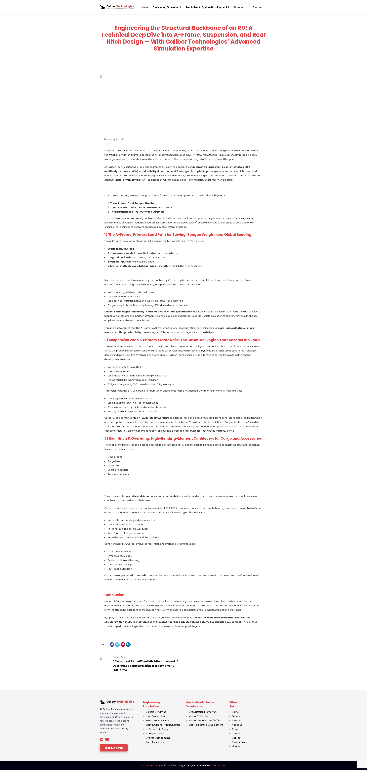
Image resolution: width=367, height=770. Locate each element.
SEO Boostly (219, 765)
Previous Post (119, 657)
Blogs (235, 729)
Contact (236, 737)
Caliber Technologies (152, 765)
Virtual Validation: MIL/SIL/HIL (205, 720)
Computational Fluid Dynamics (163, 725)
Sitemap (236, 746)
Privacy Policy (239, 742)
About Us (237, 725)
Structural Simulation (157, 720)
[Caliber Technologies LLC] (117, 7)
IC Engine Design (155, 733)
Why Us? (237, 720)
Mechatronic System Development (201, 704)
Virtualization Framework (203, 712)
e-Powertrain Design (157, 729)
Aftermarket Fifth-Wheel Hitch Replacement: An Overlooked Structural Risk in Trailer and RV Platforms (146, 665)
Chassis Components (158, 737)
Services (236, 716)
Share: (103, 644)
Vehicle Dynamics (156, 712)
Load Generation (155, 716)
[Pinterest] (123, 644)
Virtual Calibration (199, 716)
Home (235, 712)
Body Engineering (155, 742)
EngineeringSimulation (151, 704)
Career (236, 733)
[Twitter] (117, 644)
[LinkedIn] (128, 644)
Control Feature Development (206, 725)
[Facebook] (112, 644)
